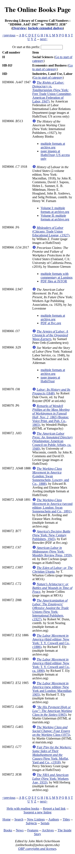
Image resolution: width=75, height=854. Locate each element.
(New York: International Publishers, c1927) (50, 610)
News (20, 830)
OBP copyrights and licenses (37, 848)
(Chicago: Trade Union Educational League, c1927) (50, 231)
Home (6, 819)
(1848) (51, 391)
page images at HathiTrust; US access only (55, 154)
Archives (48, 830)
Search (18, 819)
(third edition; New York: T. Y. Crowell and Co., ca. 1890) (51, 665)
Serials (45, 823)
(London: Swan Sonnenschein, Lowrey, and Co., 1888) (50, 476)
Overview (19, 28)
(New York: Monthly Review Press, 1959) (52, 551)
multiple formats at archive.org (53, 145)
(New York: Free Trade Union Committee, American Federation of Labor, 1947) (52, 92)
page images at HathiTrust (50, 379)
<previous (8, 35)
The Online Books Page (38, 9)
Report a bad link (54, 808)
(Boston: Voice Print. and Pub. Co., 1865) (51, 415)
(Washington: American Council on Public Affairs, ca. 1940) (52, 441)
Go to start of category (52, 67)
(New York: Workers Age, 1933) (50, 778)
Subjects (31, 823)
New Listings (36, 819)
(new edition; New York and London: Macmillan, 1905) (52, 688)
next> (44, 39)
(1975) (51, 730)
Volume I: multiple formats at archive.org (55, 210)
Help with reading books (23, 808)
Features (32, 830)
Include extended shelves (45, 28)
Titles (66, 819)
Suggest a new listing (37, 812)
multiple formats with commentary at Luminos (56, 275)
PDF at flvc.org (51, 323)
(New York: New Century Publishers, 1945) (51, 535)
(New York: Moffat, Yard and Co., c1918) (51, 754)
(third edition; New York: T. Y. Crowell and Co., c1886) (51, 641)
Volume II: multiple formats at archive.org (55, 217)
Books (8, 830)
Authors (53, 819)
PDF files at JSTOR (54, 281)
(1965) (52, 710)
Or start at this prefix (25, 47)
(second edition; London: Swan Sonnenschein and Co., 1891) (52, 505)
